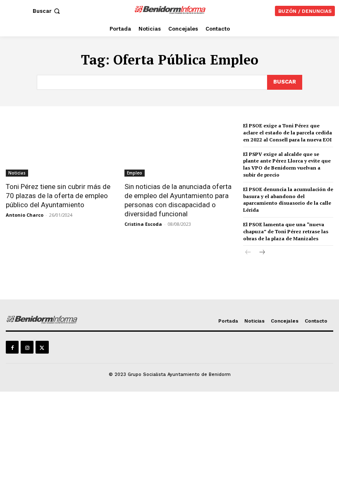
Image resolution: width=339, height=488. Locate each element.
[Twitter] (42, 347)
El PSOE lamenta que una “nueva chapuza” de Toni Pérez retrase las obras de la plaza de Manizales (285, 231)
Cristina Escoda (143, 224)
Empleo (134, 173)
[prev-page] (248, 253)
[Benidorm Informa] (170, 9)
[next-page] (261, 253)
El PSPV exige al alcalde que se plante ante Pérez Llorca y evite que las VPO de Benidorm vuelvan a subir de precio (287, 164)
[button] (47, 11)
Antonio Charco (24, 215)
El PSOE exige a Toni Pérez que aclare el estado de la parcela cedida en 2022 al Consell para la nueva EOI (287, 132)
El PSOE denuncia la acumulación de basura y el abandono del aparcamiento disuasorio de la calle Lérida (288, 199)
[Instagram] (27, 347)
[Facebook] (12, 347)
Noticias (17, 173)
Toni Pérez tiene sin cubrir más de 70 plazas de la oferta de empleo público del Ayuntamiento (58, 195)
